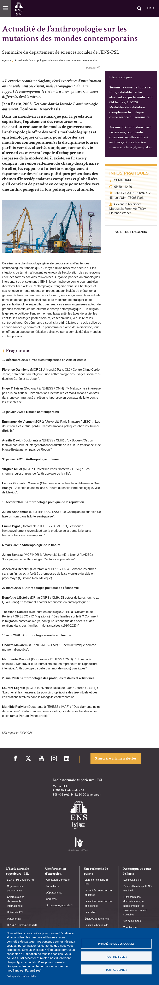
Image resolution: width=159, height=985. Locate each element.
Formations (52, 886)
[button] (5, 8)
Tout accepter (116, 969)
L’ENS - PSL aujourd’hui (20, 879)
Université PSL (15, 912)
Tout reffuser (116, 956)
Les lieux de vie (132, 879)
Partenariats (14, 918)
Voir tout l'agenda (131, 232)
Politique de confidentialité (21, 976)
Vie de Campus (132, 921)
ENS (18, 8)
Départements (54, 892)
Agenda (6, 60)
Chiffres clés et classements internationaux (15, 901)
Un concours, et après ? (59, 905)
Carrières (51, 899)
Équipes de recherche (97, 918)
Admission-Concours (58, 879)
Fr (149, 8)
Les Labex (90, 912)
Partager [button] (91, 67)
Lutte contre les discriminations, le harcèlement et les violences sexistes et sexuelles (135, 906)
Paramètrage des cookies (116, 943)
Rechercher (139, 8)
